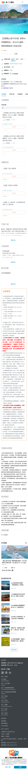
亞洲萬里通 (15, 73)
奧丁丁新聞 (4, 696)
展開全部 (13, 60)
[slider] (7, 53)
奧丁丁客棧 (4, 713)
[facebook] (2, 673)
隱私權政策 (4, 723)
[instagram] (6, 673)
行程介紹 (11, 94)
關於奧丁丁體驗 (5, 669)
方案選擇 (3, 94)
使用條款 (3, 721)
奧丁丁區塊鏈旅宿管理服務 (8, 692)
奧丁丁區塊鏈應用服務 (7, 688)
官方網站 (3, 679)
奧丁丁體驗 (4, 704)
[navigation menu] (25, 2)
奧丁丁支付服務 (5, 683)
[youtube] (10, 673)
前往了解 (7, 767)
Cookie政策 (4, 726)
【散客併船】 (5, 88)
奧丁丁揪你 (4, 709)
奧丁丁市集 (4, 700)
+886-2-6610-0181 (12, 663)
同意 (20, 767)
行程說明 (19, 94)
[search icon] (22, 2)
